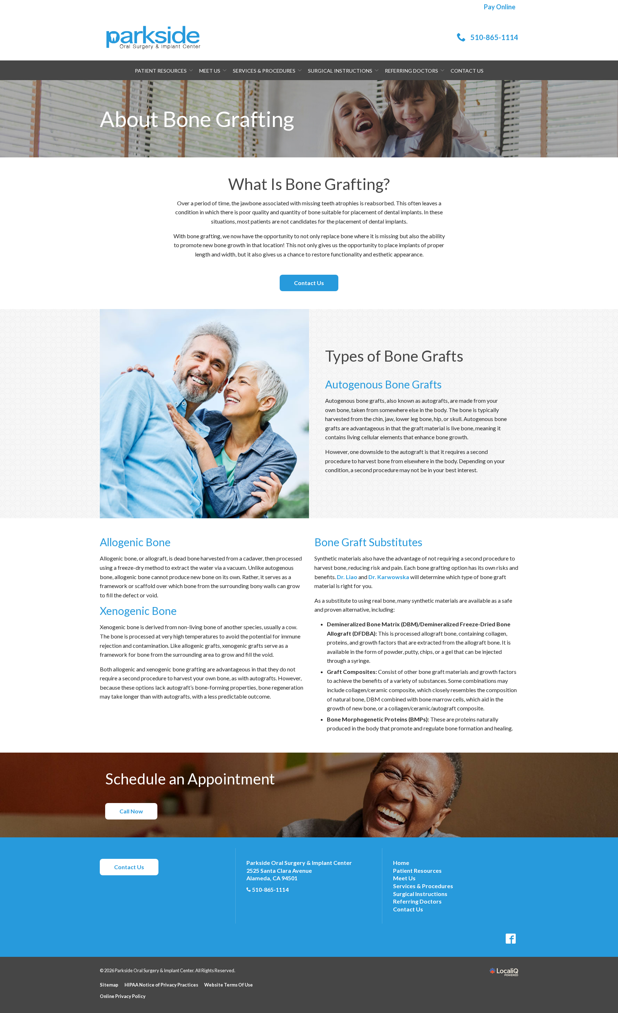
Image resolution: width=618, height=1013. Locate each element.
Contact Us (467, 71)
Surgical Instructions (340, 71)
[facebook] (510, 938)
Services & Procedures (264, 71)
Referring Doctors (411, 71)
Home (401, 862)
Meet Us (209, 71)
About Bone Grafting (197, 119)
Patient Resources (161, 71)
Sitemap (109, 985)
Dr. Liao (347, 576)
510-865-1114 (270, 889)
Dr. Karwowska (388, 576)
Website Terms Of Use (228, 985)
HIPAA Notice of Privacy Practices (161, 985)
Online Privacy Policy (123, 996)
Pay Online (499, 7)
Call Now (131, 811)
